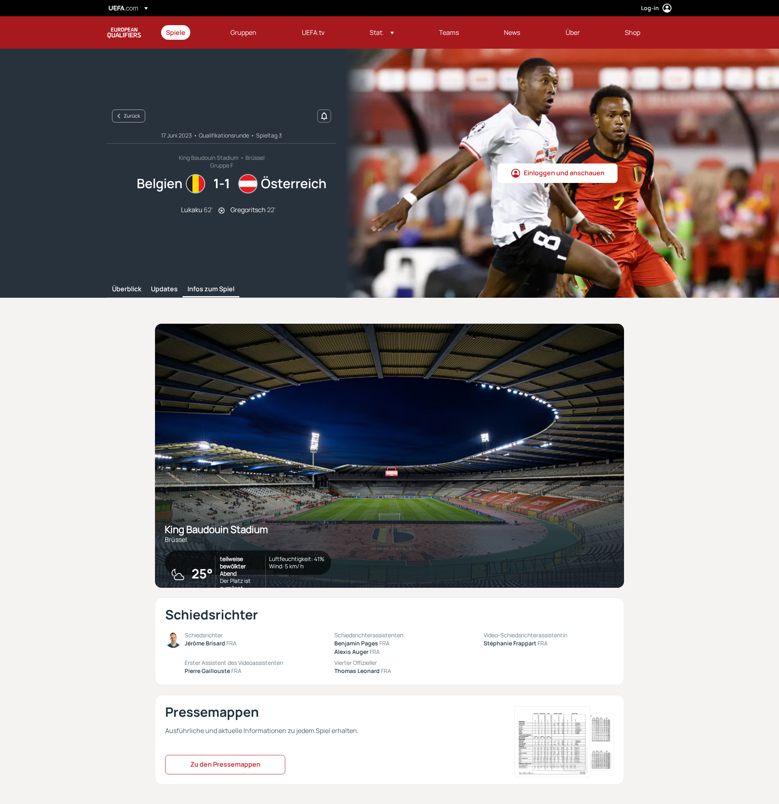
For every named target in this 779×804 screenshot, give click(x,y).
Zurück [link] (132, 115)
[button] (381, 32)
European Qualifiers (124, 32)
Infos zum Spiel (211, 289)
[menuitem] (188, 32)
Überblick (126, 289)
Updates (164, 289)
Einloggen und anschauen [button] (564, 172)
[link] (176, 32)
